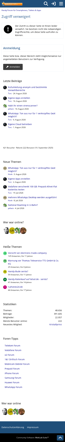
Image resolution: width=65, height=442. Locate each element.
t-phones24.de (15, 286)
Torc (10, 93)
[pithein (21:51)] (17, 230)
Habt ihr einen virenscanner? (22, 105)
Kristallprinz (55, 324)
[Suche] (46, 4)
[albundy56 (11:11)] (6, 230)
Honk (10, 174)
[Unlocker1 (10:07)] (12, 230)
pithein (11, 109)
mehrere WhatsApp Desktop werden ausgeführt (32, 197)
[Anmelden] (53, 3)
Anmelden (15, 66)
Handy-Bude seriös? (18, 271)
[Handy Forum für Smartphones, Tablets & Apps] (12, 4)
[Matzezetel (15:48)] (23, 230)
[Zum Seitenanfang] (60, 438)
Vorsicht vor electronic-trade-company (27, 253)
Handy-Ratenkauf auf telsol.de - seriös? (28, 279)
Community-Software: (32, 437)
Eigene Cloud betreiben (20, 124)
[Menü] (61, 4)
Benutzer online (13, 141)
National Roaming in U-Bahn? (23, 205)
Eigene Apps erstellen (19, 98)
